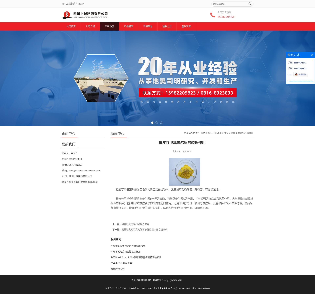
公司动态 (109, 26)
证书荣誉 (147, 26)
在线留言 (186, 26)
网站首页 (205, 133)
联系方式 (167, 26)
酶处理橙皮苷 (118, 269)
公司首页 (71, 26)
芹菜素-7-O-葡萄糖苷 (121, 263)
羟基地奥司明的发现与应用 (135, 224)
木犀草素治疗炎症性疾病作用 (126, 251)
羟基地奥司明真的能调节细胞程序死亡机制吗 (145, 229)
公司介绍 (90, 26)
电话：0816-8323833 (181, 288)
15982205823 (226, 16)
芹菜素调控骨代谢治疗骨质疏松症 (128, 246)
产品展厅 (128, 26)
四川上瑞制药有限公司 (141, 280)
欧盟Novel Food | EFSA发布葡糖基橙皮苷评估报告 (136, 257)
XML (180, 280)
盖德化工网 (121, 288)
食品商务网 (134, 288)
